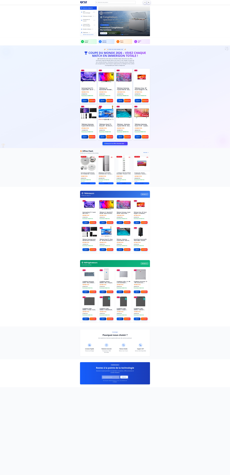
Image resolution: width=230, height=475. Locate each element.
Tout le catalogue (112, 33)
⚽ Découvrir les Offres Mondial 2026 (114, 143)
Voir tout (145, 152)
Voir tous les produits (89, 34)
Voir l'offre (104, 33)
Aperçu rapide (89, 78)
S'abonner (124, 377)
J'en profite (88, 183)
